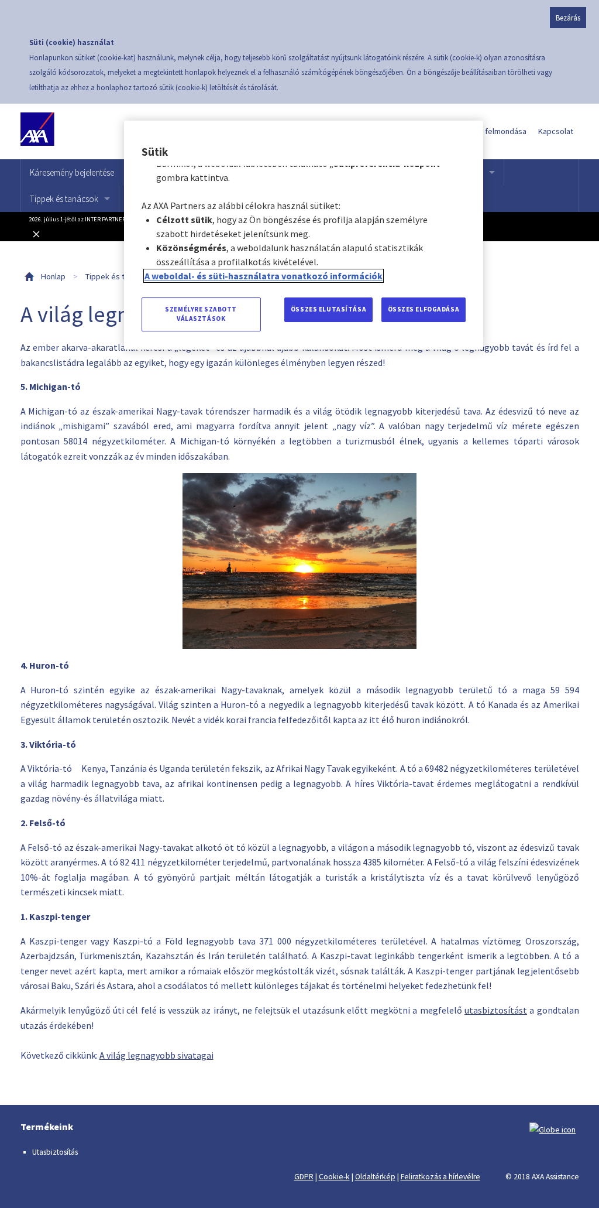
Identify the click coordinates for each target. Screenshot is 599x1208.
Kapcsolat (555, 131)
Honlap (53, 276)
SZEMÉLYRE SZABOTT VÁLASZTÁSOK (201, 314)
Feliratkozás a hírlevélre (440, 1177)
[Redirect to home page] (74, 131)
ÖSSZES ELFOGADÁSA (424, 309)
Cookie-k (334, 1177)
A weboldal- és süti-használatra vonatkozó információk (263, 276)
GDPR (304, 1177)
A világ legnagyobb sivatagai (156, 1055)
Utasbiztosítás (55, 1152)
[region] (303, 235)
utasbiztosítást (495, 1010)
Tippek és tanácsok (64, 198)
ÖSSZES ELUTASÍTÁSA (328, 309)
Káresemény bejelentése (72, 172)
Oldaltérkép (375, 1177)
